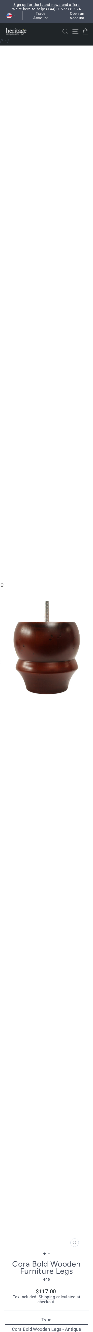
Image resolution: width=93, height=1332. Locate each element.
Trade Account (40, 15)
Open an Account (77, 15)
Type (46, 1319)
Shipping (47, 1297)
